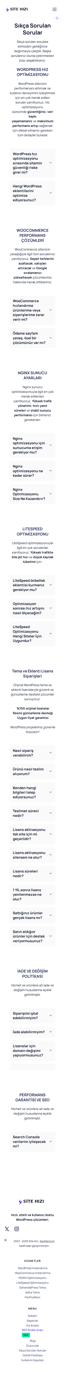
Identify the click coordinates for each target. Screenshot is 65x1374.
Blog (32, 1341)
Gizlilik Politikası (33, 1355)
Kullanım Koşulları (32, 1360)
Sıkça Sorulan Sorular (32, 1350)
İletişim (32, 1316)
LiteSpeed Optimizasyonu (32, 1283)
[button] (32, 163)
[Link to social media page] (7, 1229)
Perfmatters (32, 1297)
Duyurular (32, 1345)
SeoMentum (47, 1241)
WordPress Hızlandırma (32, 1268)
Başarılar (32, 1321)
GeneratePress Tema (32, 1287)
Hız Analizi (32, 1325)
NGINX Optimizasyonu (32, 1278)
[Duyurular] (57, 18)
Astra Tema (32, 1292)
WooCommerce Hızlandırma (32, 1273)
